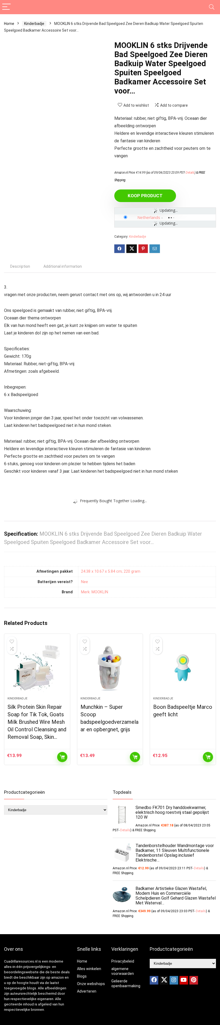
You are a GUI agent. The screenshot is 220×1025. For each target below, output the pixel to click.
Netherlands (148, 217)
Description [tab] (20, 266)
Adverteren (86, 991)
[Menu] (6, 7)
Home (9, 23)
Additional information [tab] (62, 266)
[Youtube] (183, 980)
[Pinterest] (193, 980)
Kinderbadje (34, 23)
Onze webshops (91, 984)
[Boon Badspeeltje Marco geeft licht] (182, 668)
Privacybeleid (122, 961)
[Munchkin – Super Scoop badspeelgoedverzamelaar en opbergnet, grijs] (110, 668)
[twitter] (164, 980)
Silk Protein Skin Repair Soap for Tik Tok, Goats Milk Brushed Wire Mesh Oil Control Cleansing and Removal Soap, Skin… (37, 722)
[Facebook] (154, 980)
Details (190, 172)
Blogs (82, 976)
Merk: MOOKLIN (94, 592)
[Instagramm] (174, 980)
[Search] (211, 7)
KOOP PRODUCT (145, 195)
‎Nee (84, 582)
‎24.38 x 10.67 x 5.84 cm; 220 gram (110, 571)
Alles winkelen (89, 969)
